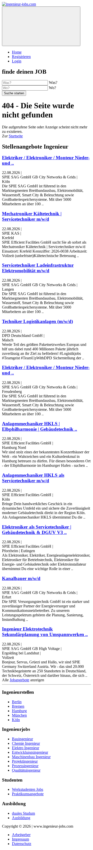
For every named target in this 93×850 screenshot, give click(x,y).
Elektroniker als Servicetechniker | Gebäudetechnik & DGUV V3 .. (36, 529)
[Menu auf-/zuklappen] (41, 26)
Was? (53, 82)
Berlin (17, 702)
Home (17, 52)
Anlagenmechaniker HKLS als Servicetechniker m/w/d (33, 478)
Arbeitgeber (21, 835)
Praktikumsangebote (28, 794)
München (19, 715)
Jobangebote (19, 680)
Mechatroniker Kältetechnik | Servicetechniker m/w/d (32, 216)
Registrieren (21, 56)
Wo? (52, 88)
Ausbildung (21, 818)
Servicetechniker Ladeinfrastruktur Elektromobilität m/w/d (38, 268)
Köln (16, 720)
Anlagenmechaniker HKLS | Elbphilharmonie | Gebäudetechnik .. (39, 426)
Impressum (20, 839)
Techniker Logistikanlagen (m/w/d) (37, 321)
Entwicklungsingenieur (30, 752)
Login (16, 61)
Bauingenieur (22, 739)
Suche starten (14, 93)
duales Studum (23, 813)
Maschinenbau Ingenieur (31, 757)
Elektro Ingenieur (25, 748)
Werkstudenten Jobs (27, 789)
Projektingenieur (25, 761)
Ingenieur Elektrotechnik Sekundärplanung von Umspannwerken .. (45, 631)
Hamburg (19, 711)
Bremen (18, 706)
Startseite (16, 136)
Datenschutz (21, 844)
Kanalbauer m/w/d (21, 578)
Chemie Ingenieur (26, 743)
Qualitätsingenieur (26, 770)
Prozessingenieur (25, 766)
